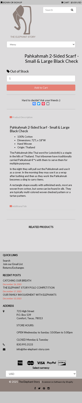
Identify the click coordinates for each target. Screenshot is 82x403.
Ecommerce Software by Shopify (57, 382)
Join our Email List (13, 264)
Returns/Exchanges (13, 267)
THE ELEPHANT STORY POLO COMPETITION (29, 287)
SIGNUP (18, 2)
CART (66, 2)
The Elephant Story (29, 381)
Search (6, 260)
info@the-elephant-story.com (33, 349)
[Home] (41, 23)
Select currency (41, 367)
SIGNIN (6, 2)
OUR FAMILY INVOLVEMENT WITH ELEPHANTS (29, 294)
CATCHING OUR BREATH (17, 280)
